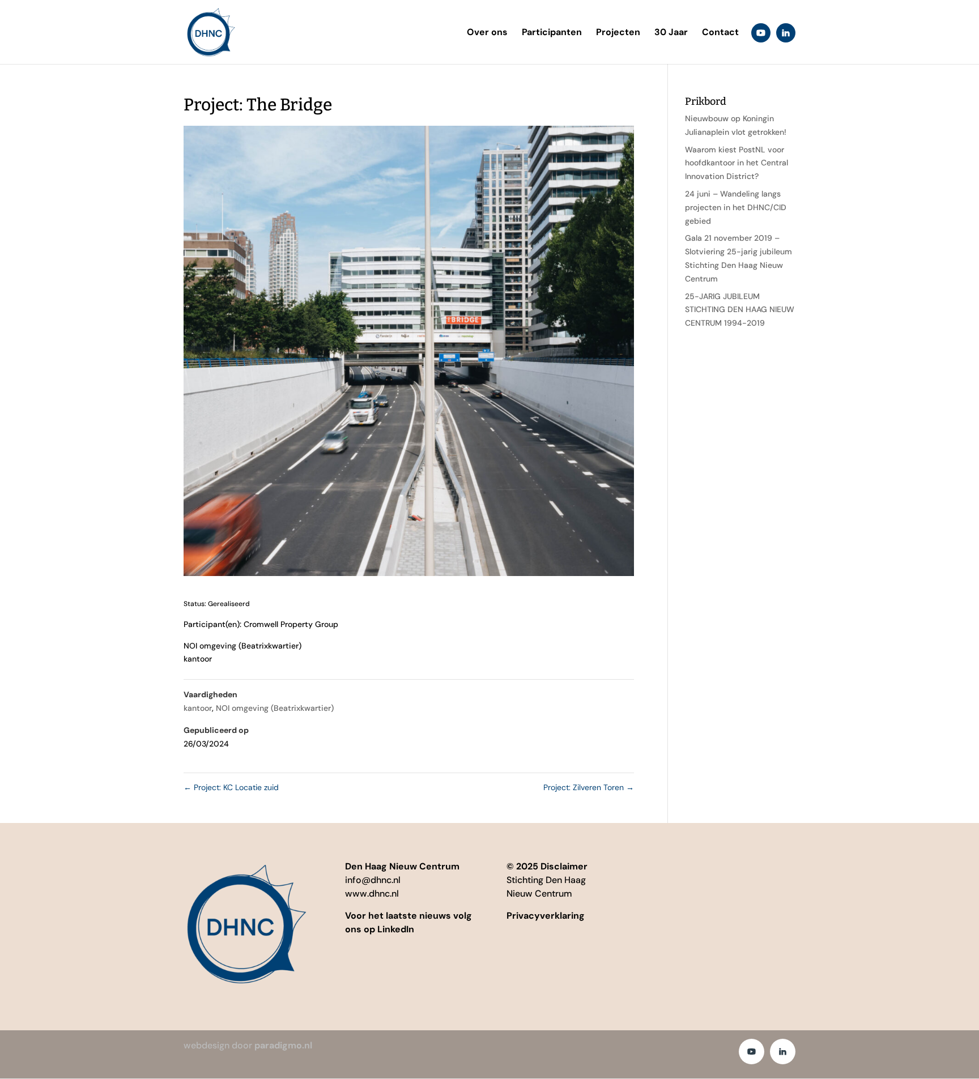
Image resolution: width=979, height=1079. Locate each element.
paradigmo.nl (283, 1045)
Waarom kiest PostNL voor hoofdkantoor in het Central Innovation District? (736, 163)
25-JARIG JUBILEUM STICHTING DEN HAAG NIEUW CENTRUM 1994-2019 (739, 310)
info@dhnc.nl (373, 880)
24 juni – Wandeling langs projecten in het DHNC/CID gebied (735, 207)
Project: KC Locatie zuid (231, 787)
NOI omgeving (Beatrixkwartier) (275, 708)
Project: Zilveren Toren (588, 787)
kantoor (198, 708)
